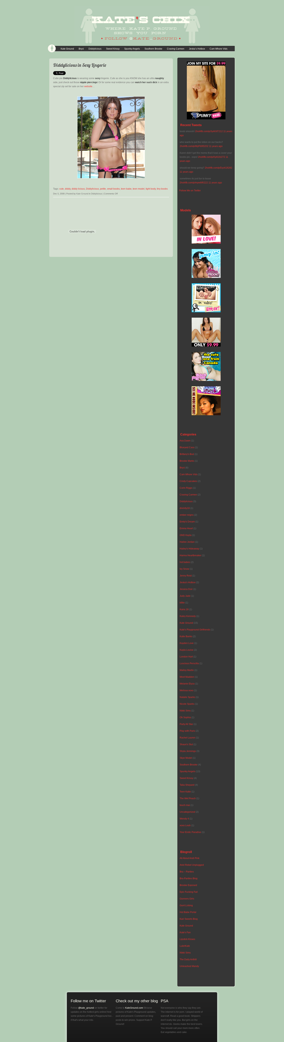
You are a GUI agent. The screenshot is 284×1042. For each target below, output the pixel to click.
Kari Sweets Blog (189, 919)
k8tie (182, 602)
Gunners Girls (187, 898)
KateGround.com (134, 1008)
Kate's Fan (185, 932)
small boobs (113, 188)
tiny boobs (162, 188)
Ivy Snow (184, 569)
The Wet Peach (188, 798)
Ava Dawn (185, 440)
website (88, 86)
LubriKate (185, 946)
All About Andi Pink (189, 858)
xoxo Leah (185, 825)
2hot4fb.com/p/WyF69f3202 (194, 146)
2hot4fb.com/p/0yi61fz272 (211, 157)
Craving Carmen (175, 48)
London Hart (186, 656)
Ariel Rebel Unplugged (192, 865)
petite (103, 188)
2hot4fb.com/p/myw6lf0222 (194, 182)
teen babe (126, 188)
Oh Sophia (185, 717)
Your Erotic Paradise (190, 832)
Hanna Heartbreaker (190, 555)
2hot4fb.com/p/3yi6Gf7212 (209, 131)
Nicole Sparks (187, 704)
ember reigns (187, 515)
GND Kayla (185, 535)
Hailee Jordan (187, 542)
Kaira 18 (184, 609)
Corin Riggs (186, 488)
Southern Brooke (153, 48)
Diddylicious (94, 48)
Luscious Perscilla (189, 663)
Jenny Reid (186, 575)
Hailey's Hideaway (189, 548)
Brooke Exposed (188, 885)
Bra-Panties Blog (188, 878)
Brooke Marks (187, 461)
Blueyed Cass (187, 447)
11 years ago (216, 146)
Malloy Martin (187, 670)
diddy (68, 188)
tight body (151, 188)
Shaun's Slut (186, 744)
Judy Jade (185, 596)
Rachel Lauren (187, 737)
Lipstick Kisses (187, 939)
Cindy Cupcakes (188, 481)
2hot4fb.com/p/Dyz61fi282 (218, 167)
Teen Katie (185, 791)
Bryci (81, 48)
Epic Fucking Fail (189, 892)
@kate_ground (86, 1008)
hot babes (185, 562)
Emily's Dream (187, 521)
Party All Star (186, 724)
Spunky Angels (132, 48)
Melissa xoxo (186, 690)
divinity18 (185, 508)
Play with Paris (187, 731)
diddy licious (78, 188)
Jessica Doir (186, 589)
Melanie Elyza (187, 683)
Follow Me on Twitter (190, 190)
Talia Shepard (187, 785)
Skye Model (186, 758)
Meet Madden (187, 677)
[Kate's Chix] (142, 42)
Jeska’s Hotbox (197, 48)
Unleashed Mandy (189, 966)
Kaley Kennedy (188, 616)
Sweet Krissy (113, 48)
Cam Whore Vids (218, 48)
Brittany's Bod (187, 454)
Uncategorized (187, 812)
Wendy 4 (184, 818)
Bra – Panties (187, 871)
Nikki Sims (185, 710)
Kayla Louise (186, 650)
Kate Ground (67, 48)
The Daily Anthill (188, 959)
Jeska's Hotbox (188, 582)
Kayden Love (187, 643)
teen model (139, 188)
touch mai (185, 805)
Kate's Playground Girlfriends (195, 629)
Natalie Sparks (187, 697)
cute (61, 188)
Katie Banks (186, 636)
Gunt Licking (186, 905)
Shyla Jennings (188, 751)
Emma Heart (186, 528)
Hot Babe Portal (188, 912)
